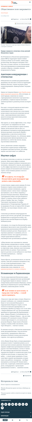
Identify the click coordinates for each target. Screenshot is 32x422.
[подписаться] (2, 407)
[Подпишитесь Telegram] (16, 404)
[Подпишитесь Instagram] (19, 404)
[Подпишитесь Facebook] (5, 404)
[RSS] (23, 404)
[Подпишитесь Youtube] (12, 404)
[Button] (14, 19)
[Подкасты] (26, 404)
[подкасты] (12, 420)
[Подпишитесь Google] (2, 404)
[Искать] (27, 420)
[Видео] (20, 420)
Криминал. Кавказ (7, 6)
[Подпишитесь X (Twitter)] (9, 404)
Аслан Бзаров (4, 13)
